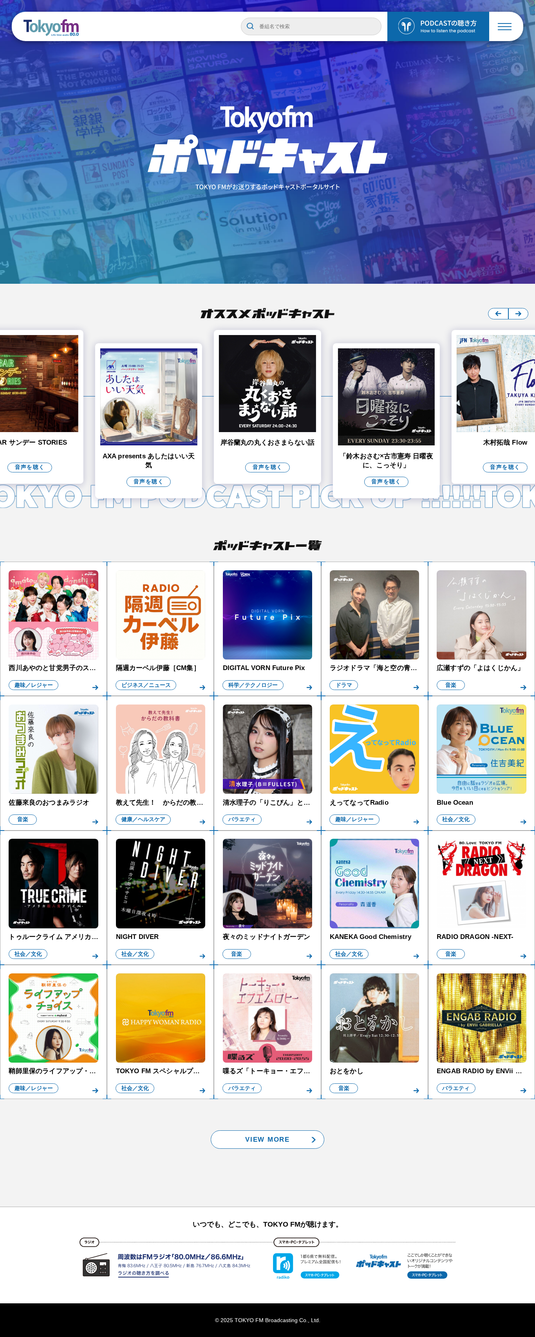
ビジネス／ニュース (146, 685)
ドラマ (344, 685)
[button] (498, 313)
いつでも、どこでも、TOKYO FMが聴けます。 (268, 1224)
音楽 (450, 685)
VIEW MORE (267, 1139)
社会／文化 (456, 819)
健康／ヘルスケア (143, 819)
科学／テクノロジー (253, 685)
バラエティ (242, 819)
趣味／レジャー (33, 685)
